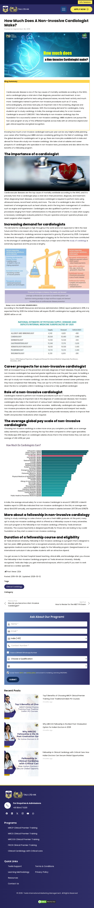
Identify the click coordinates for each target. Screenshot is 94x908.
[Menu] (64, 9)
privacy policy (31, 673)
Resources (13, 877)
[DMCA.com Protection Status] (47, 903)
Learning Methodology (18, 872)
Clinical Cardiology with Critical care (25, 850)
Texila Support (15, 866)
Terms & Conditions (44, 866)
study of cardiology (78, 240)
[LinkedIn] (12, 813)
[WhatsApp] (33, 813)
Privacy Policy (41, 872)
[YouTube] (27, 813)
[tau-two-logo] (15, 9)
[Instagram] (22, 813)
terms (22, 673)
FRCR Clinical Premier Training (22, 845)
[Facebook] (6, 813)
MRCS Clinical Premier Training (22, 833)
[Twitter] (17, 813)
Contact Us (13, 883)
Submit (13, 679)
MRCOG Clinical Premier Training (23, 839)
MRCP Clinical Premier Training (22, 827)
